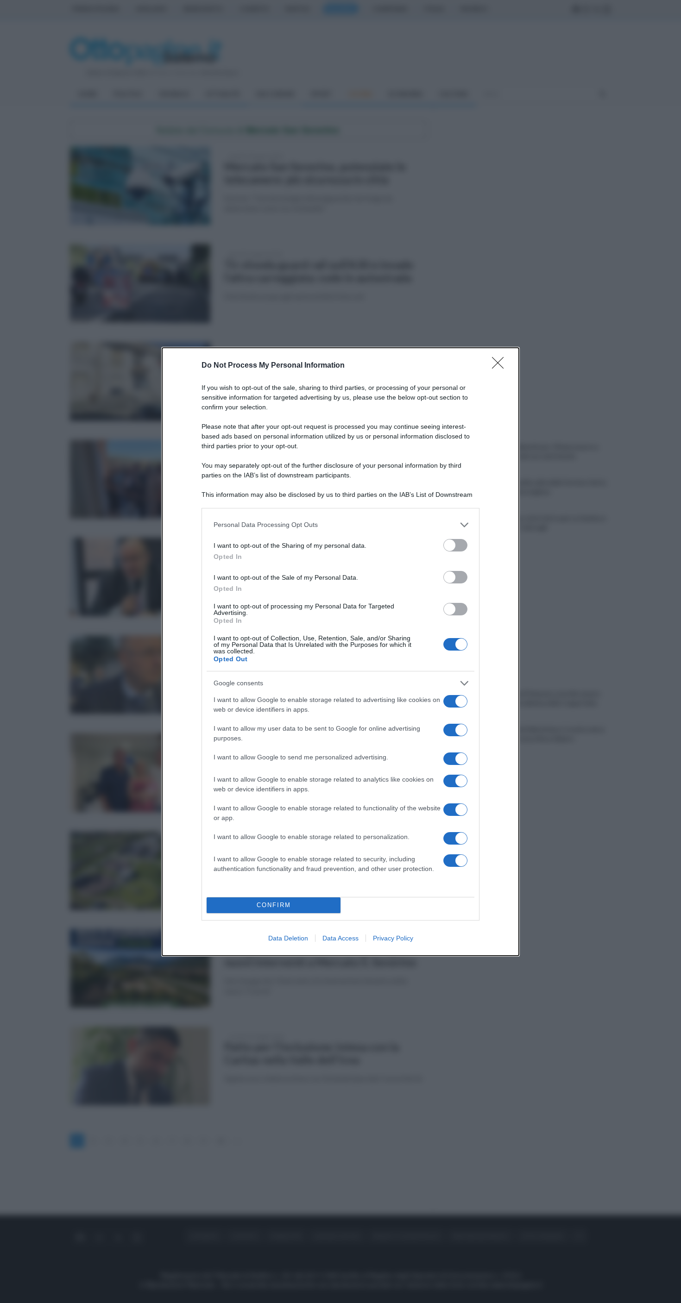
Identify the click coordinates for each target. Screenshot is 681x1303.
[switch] (455, 545)
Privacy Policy (393, 938)
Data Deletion (288, 938)
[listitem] (340, 525)
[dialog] (340, 652)
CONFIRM (274, 905)
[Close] (501, 366)
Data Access (340, 938)
